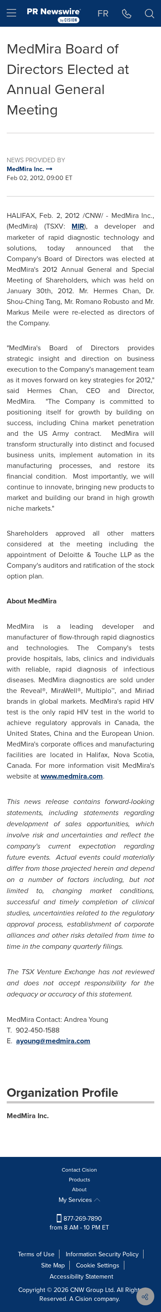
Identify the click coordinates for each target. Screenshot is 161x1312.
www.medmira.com (72, 776)
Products (79, 1179)
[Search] (149, 13)
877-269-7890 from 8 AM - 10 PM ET (79, 1223)
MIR (78, 226)
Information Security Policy (102, 1254)
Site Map (53, 1265)
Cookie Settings (97, 1265)
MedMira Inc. (28, 1116)
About (79, 1189)
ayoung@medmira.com (53, 1041)
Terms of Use (36, 1254)
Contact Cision (79, 1169)
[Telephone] (126, 13)
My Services (76, 1199)
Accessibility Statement (81, 1276)
